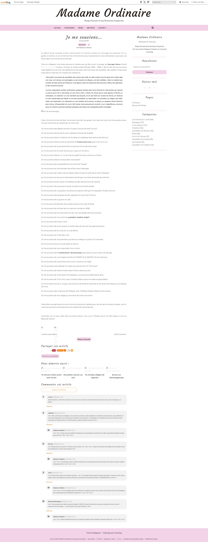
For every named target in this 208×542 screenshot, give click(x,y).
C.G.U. (119, 539)
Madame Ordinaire (104, 13)
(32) (143, 145)
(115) (138, 122)
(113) (139, 125)
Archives (91, 28)
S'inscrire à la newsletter (50, 356)
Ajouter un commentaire (59, 390)
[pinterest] (148, 2)
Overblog (118, 533)
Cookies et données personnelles (133, 539)
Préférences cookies (151, 539)
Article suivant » (120, 334)
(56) (143, 131)
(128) (142, 119)
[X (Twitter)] (144, 2)
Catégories (69, 28)
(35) (142, 139)
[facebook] (141, 2)
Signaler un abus (109, 539)
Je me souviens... (84, 37)
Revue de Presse (139, 105)
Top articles (91, 539)
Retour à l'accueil (84, 339)
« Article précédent (49, 334)
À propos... (136, 103)
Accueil (57, 28)
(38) (136, 134)
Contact (102, 28)
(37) (140, 136)
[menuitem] (58, 28)
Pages (80, 28)
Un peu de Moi (84, 41)
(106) (137, 128)
